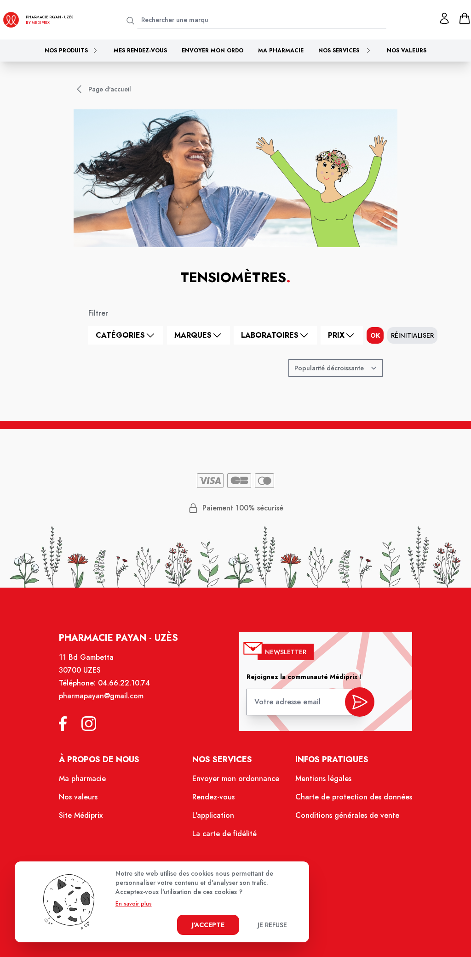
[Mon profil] (444, 18)
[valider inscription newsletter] (359, 702)
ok (375, 335)
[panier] (464, 18)
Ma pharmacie (281, 50)
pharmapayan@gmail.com (101, 696)
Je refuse (272, 924)
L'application (213, 815)
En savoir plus (133, 903)
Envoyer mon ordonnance (235, 778)
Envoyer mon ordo (212, 50)
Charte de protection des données (353, 797)
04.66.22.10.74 (124, 683)
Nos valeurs (406, 50)
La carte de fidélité (224, 833)
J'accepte (208, 924)
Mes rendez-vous (140, 50)
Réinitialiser (412, 335)
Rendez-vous (213, 797)
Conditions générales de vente (347, 815)
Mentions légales (323, 778)
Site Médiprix (81, 815)
